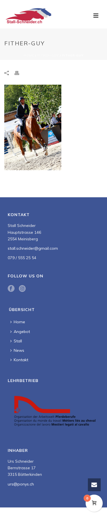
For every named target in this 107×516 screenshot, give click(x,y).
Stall (18, 341)
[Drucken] (20, 73)
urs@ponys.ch (21, 484)
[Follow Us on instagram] (22, 288)
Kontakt (21, 359)
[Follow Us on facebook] (11, 288)
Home (29, 55)
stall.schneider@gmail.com (33, 248)
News (19, 350)
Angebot (22, 331)
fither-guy (48, 55)
